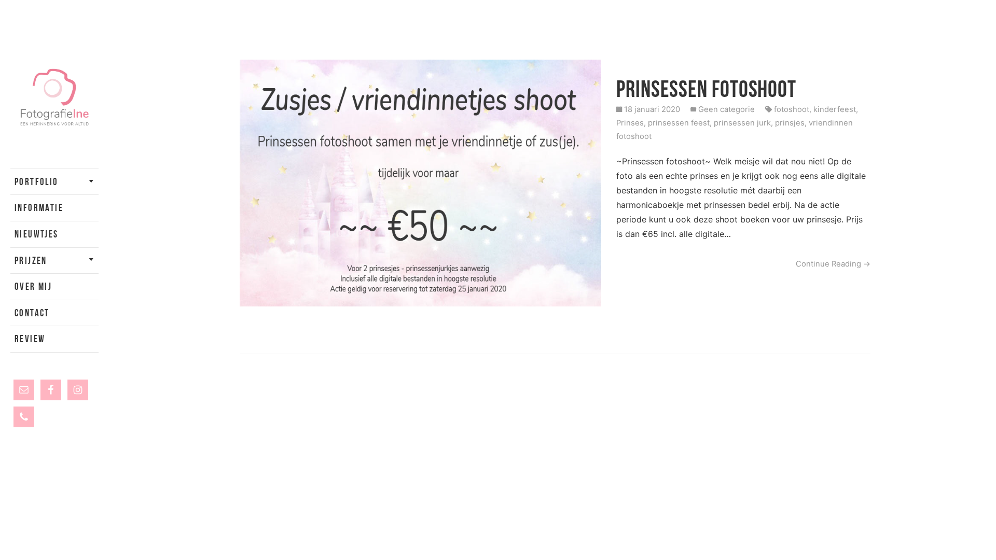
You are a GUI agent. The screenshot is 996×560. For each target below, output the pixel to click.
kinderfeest (834, 109)
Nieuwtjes (37, 234)
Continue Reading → (833, 264)
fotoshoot (791, 109)
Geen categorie (726, 109)
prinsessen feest (679, 123)
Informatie (39, 207)
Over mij (33, 286)
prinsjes (790, 123)
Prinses (630, 123)
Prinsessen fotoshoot (706, 89)
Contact (32, 312)
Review (30, 338)
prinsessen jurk (742, 123)
